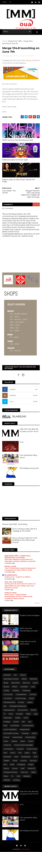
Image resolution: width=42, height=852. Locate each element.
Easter (30, 702)
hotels (16, 722)
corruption (8, 698)
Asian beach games (11, 679)
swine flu (31, 768)
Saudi (15, 760)
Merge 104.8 (12, 41)
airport (22, 675)
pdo (5, 753)
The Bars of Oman (10, 772)
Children (16, 690)
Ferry (11, 714)
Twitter (11, 401)
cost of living (20, 698)
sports (6, 768)
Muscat (6, 737)
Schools (23, 760)
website (7, 780)
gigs (35, 714)
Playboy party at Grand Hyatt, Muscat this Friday (18, 181)
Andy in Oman (11, 593)
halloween (8, 718)
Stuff (22, 768)
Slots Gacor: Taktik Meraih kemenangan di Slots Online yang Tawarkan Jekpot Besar (18, 596)
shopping (21, 764)
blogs (6, 683)
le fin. (22, 442)
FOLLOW (35, 395)
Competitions (21, 694)
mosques (25, 733)
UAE (18, 776)
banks (24, 679)
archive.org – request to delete (17, 577)
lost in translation (10, 729)
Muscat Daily (17, 737)
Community (8, 694)
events (33, 710)
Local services (28, 725)
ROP (35, 757)
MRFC (20, 41)
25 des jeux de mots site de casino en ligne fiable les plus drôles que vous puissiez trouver (20, 586)
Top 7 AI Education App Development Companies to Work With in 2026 (20, 569)
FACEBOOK (12, 389)
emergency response (18, 706)
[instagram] (39, 2)
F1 (4, 714)
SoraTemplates (25, 849)
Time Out (24, 772)
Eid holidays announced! (29, 468)
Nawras (14, 741)
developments (9, 702)
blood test (15, 683)
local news (15, 725)
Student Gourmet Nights (29, 615)
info (23, 722)
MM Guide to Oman (11, 733)
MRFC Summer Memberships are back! (17, 140)
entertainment (9, 710)
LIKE (36, 389)
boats (35, 683)
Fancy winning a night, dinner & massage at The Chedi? (24, 530)
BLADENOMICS (11, 575)
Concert (33, 694)
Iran (29, 722)
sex (5, 764)
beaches (33, 679)
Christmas (26, 690)
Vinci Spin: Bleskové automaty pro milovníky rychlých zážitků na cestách (20, 560)
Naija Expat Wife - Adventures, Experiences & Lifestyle (18, 557)
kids (5, 725)
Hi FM (26, 718)
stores (14, 768)
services (33, 760)
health (17, 718)
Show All (37, 603)
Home (4, 41)
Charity (6, 690)
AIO (15, 675)
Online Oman (32, 749)
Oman (30, 741)
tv (12, 776)
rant (16, 757)
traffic (33, 772)
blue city (26, 683)
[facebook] (32, 2)
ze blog (16, 780)
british (14, 686)
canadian (24, 686)
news (23, 741)
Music (6, 741)
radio (27, 753)
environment (22, 710)
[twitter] (35, 2)
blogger (36, 204)
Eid (5, 706)
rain (34, 753)
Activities (7, 675)
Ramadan (7, 757)
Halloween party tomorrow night (15, 160)
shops (30, 764)
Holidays (7, 722)
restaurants (26, 757)
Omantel (20, 749)
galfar (28, 714)
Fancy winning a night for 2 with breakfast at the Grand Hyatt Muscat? (24, 540)
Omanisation (8, 749)
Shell (12, 764)
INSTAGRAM (13, 395)
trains (6, 776)
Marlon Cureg (10, 566)
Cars (32, 686)
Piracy (13, 753)
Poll (20, 753)
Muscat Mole (30, 737)
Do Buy (21, 702)
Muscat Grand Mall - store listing (14, 524)
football (19, 714)
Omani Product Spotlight (23, 745)
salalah (6, 760)
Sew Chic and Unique (14, 582)
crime (31, 698)
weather (27, 776)
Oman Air (7, 745)
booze (6, 686)
